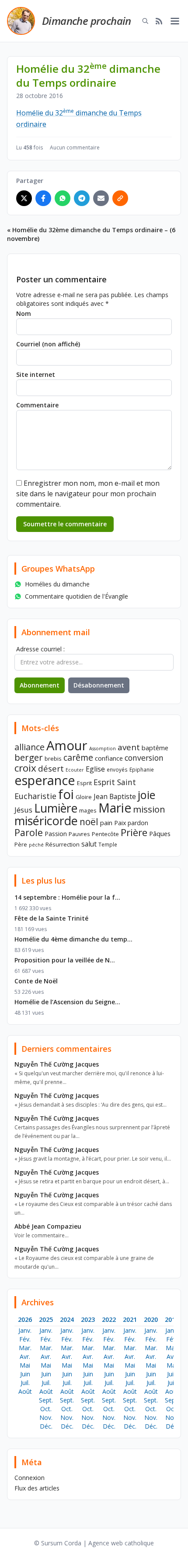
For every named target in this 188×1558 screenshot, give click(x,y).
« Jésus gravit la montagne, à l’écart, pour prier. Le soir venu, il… (92, 1158)
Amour (66, 745)
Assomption (102, 748)
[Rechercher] (145, 21)
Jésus (23, 810)
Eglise (95, 769)
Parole (28, 832)
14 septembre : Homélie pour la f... (67, 897)
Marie (114, 807)
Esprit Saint (115, 782)
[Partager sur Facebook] (43, 198)
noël (89, 822)
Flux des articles (36, 1488)
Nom (23, 313)
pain (106, 822)
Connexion (29, 1477)
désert (51, 768)
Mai (25, 1365)
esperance (44, 780)
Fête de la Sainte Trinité (51, 918)
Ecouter (75, 770)
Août (25, 1391)
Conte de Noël (36, 981)
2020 (151, 1319)
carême (78, 757)
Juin (25, 1374)
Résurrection (62, 844)
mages (88, 810)
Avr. (25, 1356)
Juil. (25, 1382)
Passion (56, 834)
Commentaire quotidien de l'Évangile (76, 596)
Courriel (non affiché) (48, 344)
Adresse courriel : (40, 649)
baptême (155, 747)
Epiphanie (141, 769)
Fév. (25, 1339)
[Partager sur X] (24, 198)
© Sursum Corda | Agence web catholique (94, 1543)
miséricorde (46, 821)
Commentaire (37, 405)
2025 (46, 1319)
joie (146, 794)
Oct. (46, 1409)
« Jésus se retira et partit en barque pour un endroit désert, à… (91, 1181)
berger (28, 757)
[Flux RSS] (159, 21)
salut (89, 844)
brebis (53, 758)
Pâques (160, 833)
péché (36, 845)
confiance (109, 758)
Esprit (84, 783)
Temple (107, 844)
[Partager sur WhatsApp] (62, 198)
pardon (138, 823)
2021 (130, 1319)
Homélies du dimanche (57, 584)
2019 (172, 1319)
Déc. (46, 1426)
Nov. (45, 1417)
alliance (29, 747)
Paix (120, 823)
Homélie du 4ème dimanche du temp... (73, 939)
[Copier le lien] (120, 198)
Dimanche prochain (86, 21)
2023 (88, 1319)
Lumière (55, 808)
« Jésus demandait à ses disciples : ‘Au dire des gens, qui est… (90, 1104)
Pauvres (79, 834)
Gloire (84, 797)
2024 (67, 1319)
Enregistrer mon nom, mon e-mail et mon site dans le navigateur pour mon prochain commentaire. (88, 493)
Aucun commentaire (75, 147)
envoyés (117, 769)
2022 (109, 1319)
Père (20, 844)
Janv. (24, 1330)
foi (66, 794)
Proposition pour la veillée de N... (64, 960)
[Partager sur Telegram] (82, 198)
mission (149, 809)
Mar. (25, 1348)
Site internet (35, 374)
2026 (25, 1319)
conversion (144, 757)
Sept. (46, 1400)
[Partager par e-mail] (101, 198)
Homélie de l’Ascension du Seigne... (67, 1002)
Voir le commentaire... (41, 1235)
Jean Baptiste (115, 796)
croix (25, 768)
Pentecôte (105, 834)
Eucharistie (35, 796)
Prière (134, 832)
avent (129, 747)
